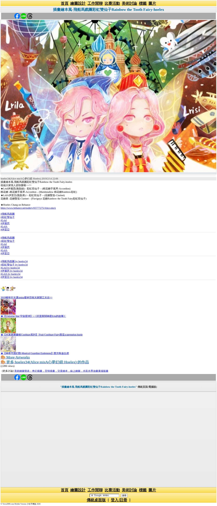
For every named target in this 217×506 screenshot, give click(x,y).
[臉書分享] (17, 15)
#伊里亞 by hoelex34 (12, 277)
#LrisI (4, 220)
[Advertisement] (108, 439)
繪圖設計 (78, 3)
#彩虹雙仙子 (8, 217)
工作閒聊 (95, 3)
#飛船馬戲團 (8, 214)
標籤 (143, 3)
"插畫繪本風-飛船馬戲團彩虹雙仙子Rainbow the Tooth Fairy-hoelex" (98, 386)
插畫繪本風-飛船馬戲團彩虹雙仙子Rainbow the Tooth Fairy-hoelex (108, 9)
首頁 (64, 3)
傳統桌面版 (96, 500)
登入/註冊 (119, 500)
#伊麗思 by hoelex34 (12, 271)
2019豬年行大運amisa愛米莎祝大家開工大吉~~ (26, 297)
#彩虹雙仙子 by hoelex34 (14, 264)
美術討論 (129, 3)
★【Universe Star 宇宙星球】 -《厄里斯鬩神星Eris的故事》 (33, 316)
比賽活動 (112, 3)
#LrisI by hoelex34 (10, 267)
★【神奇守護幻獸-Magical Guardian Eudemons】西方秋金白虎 (35, 353)
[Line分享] (23, 15)
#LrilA (4, 226)
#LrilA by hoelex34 (10, 274)
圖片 (152, 3)
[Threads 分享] (30, 15)
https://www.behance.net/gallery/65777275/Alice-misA (28, 208)
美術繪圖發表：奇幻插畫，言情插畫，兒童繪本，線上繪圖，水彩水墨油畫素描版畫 (61, 371)
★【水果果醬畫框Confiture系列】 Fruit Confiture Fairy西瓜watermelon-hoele (42, 334)
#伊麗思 (5, 223)
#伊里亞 (5, 229)
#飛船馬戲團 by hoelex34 (14, 261)
